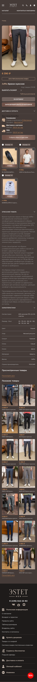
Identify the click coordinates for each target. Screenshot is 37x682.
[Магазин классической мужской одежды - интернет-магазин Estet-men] (13, 5)
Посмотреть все (8, 376)
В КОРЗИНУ (18, 99)
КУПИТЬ (9, 165)
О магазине (6, 613)
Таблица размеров (27, 94)
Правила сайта (8, 621)
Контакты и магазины (26, 11)
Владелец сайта (8, 628)
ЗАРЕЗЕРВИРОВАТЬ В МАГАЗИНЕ (18, 104)
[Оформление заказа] (34, 5)
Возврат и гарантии (10, 617)
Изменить (23, 116)
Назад (4, 20)
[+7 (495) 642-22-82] (27, 5)
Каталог (5, 11)
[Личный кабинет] (30, 5)
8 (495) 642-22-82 (18, 601)
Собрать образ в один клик (18, 137)
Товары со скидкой (9, 641)
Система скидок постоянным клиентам (17, 645)
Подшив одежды (8, 655)
